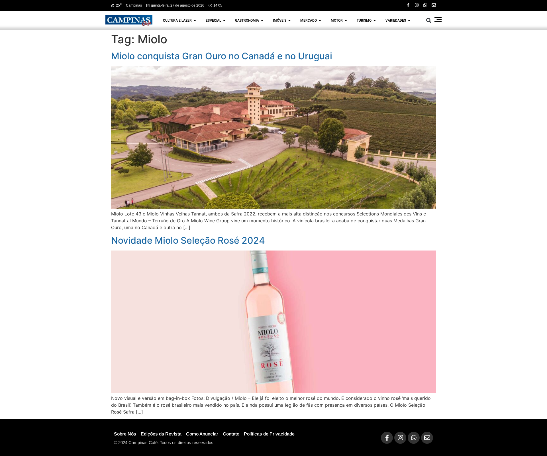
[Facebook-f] (408, 5)
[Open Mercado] (320, 20)
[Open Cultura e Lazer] (195, 20)
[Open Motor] (346, 20)
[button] (429, 20)
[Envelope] (434, 5)
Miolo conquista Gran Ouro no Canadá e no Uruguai (221, 56)
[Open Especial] (224, 20)
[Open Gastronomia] (262, 20)
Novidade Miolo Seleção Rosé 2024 (188, 240)
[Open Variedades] (409, 20)
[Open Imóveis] (289, 20)
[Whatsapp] (425, 5)
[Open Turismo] (374, 20)
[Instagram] (417, 5)
